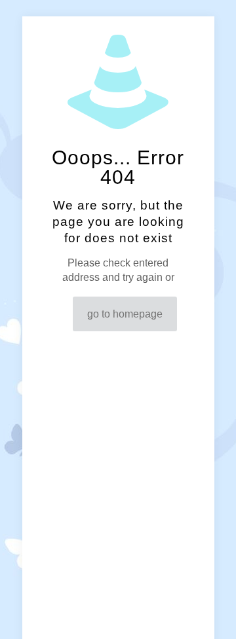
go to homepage (125, 314)
